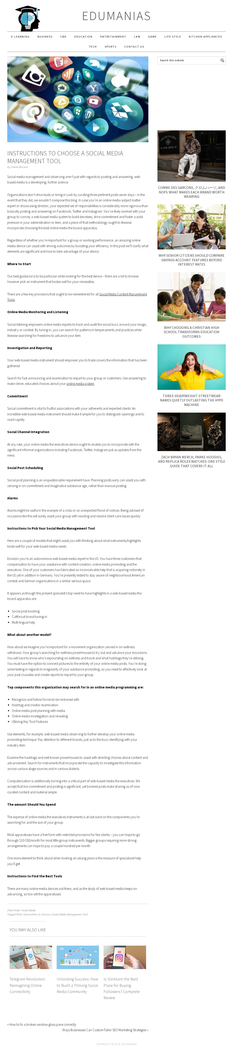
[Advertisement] (191, 97)
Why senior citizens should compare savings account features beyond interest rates (192, 259)
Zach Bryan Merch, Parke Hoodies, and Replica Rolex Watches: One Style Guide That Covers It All (191, 461)
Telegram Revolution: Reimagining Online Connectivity (28, 985)
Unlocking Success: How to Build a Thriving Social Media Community (77, 985)
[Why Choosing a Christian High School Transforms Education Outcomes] (191, 320)
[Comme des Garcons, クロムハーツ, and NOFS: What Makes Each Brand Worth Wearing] (191, 180)
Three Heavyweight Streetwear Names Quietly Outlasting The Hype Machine (191, 400)
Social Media (29, 910)
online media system (80, 383)
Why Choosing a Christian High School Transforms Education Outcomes (191, 331)
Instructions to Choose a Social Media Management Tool (55, 914)
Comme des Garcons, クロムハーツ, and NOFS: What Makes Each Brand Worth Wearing (191, 191)
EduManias (116, 15)
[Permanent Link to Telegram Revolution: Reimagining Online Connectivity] (31, 948)
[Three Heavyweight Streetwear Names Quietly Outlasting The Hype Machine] (191, 388)
